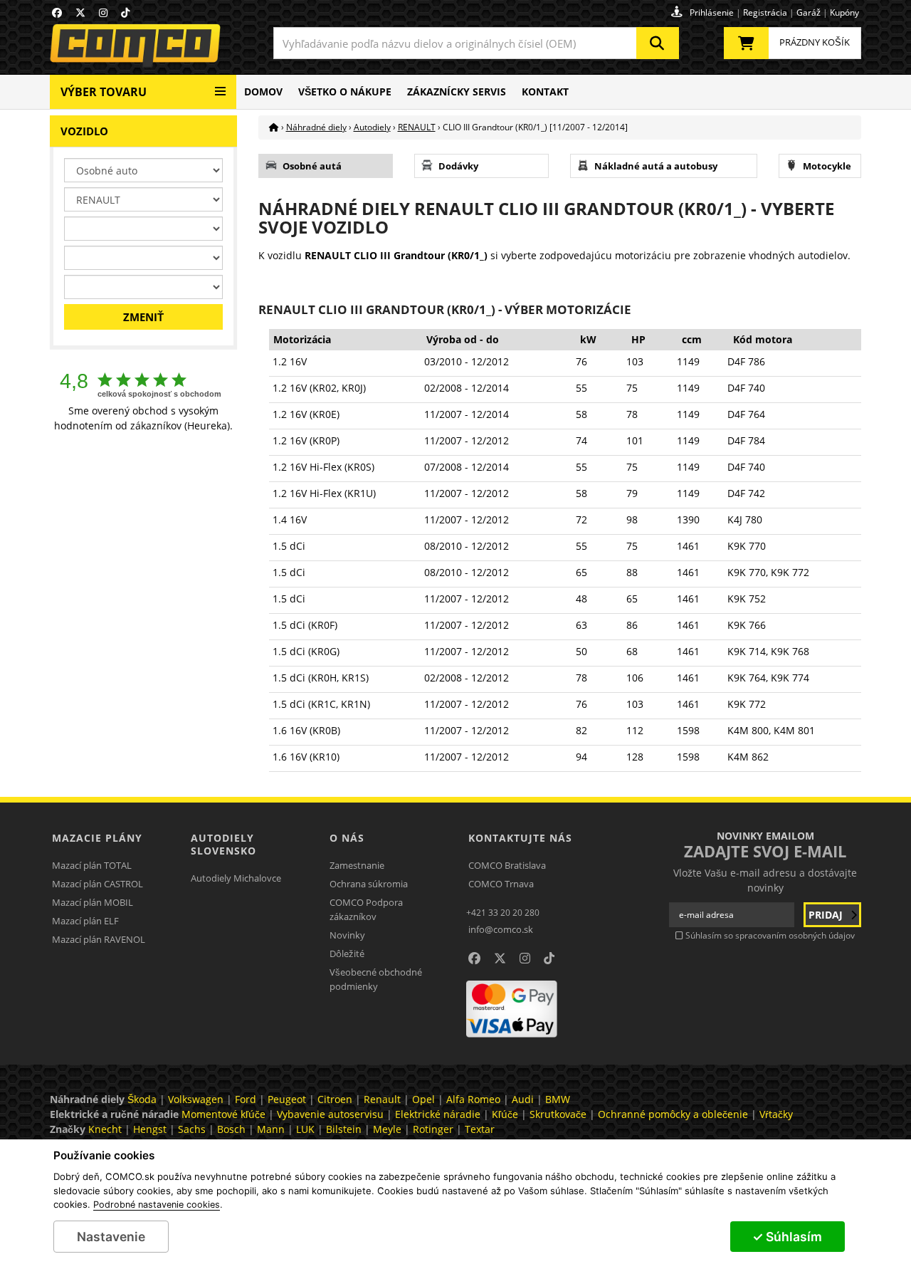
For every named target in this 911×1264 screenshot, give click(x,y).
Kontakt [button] (545, 91)
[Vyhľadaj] (657, 43)
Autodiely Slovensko (223, 844)
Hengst (150, 1129)
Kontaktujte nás (520, 838)
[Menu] (220, 86)
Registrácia (765, 12)
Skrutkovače (558, 1114)
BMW (557, 1099)
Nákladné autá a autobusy (655, 166)
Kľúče (505, 1114)
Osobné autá (312, 166)
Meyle (387, 1129)
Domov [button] (263, 91)
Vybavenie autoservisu (330, 1114)
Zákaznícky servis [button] (456, 91)
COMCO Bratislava (507, 865)
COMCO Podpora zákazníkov (366, 909)
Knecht (105, 1129)
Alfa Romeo (473, 1099)
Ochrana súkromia (369, 883)
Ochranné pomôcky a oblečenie (673, 1114)
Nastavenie (111, 1236)
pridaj (827, 914)
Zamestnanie (357, 865)
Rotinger (433, 1129)
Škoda (142, 1099)
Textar (480, 1129)
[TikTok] (125, 12)
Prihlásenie (712, 12)
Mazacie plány (97, 838)
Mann (271, 1129)
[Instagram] (103, 12)
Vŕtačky (776, 1114)
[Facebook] (57, 12)
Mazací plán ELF (85, 920)
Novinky (347, 935)
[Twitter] (80, 12)
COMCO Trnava (501, 883)
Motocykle (827, 166)
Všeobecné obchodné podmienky (376, 979)
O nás (347, 838)
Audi (523, 1099)
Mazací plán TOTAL (92, 865)
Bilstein (344, 1129)
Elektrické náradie (437, 1114)
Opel (423, 1099)
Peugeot (287, 1099)
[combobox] (476, 43)
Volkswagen (195, 1099)
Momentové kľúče (223, 1114)
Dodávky (458, 166)
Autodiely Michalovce (236, 878)
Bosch (231, 1129)
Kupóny (844, 12)
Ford (245, 1099)
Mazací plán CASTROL (97, 883)
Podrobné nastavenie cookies (156, 1205)
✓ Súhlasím (787, 1236)
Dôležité (347, 953)
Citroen (334, 1099)
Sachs (192, 1129)
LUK (305, 1129)
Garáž (808, 12)
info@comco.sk (500, 929)
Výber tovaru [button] (103, 92)
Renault (382, 1099)
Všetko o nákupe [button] (344, 91)
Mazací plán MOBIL (92, 902)
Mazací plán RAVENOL (98, 939)
